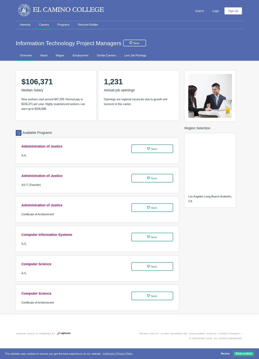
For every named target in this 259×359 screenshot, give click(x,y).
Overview (26, 55)
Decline (225, 353)
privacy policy (149, 334)
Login (215, 11)
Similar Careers (106, 55)
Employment (80, 55)
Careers (44, 24)
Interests (25, 24)
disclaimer (197, 334)
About (43, 55)
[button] (199, 11)
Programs (63, 24)
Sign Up (233, 11)
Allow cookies (243, 353)
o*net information (174, 334)
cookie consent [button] (229, 334)
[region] (210, 165)
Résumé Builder (88, 24)
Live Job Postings (135, 55)
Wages (60, 55)
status (211, 334)
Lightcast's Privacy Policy (118, 353)
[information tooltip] (44, 90)
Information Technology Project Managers (68, 43)
